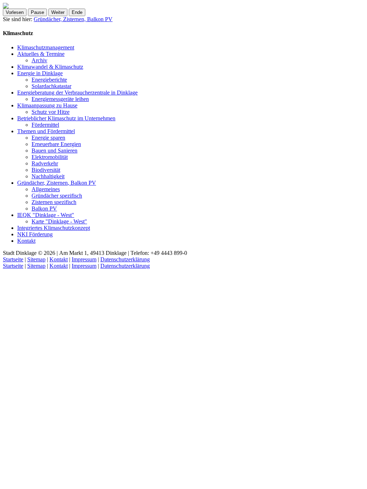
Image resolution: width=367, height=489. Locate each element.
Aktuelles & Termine (41, 54)
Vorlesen (15, 12)
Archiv (39, 60)
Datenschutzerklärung (125, 259)
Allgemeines (46, 189)
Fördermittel (45, 125)
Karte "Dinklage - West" (59, 221)
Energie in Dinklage (40, 73)
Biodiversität (46, 170)
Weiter (58, 12)
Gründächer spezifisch (57, 196)
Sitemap (36, 259)
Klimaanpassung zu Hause (47, 105)
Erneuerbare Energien (56, 144)
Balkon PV (44, 208)
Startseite (13, 259)
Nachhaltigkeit (48, 176)
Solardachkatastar (51, 86)
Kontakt (26, 241)
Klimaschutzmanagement (45, 47)
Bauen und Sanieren (54, 150)
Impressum (84, 259)
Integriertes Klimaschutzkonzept (53, 228)
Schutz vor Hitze (51, 112)
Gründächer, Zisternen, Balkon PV (73, 19)
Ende (77, 12)
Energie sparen (48, 138)
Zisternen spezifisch (54, 202)
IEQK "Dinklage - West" (45, 215)
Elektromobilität (50, 157)
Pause (37, 12)
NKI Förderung (35, 234)
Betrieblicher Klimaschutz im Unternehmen (66, 118)
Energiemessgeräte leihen (60, 99)
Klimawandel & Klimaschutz (50, 67)
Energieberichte (49, 80)
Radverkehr (45, 163)
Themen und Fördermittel (46, 131)
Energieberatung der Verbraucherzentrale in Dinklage (77, 92)
